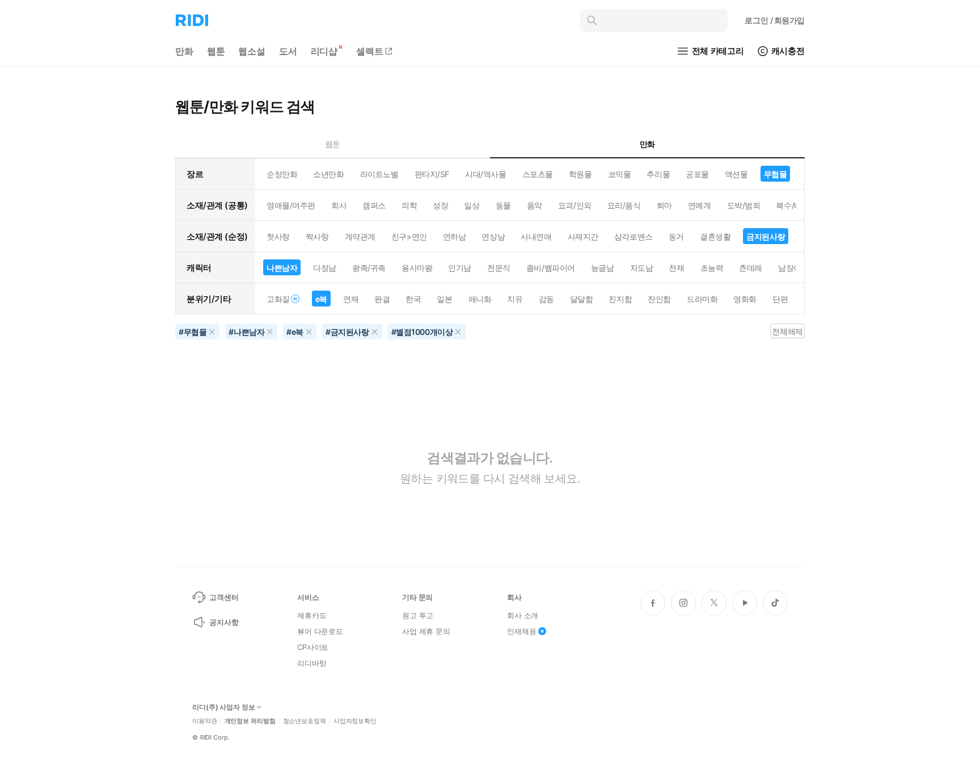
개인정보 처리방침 (250, 721)
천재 (676, 267)
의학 (409, 205)
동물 (503, 205)
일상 (471, 205)
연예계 (699, 205)
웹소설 (251, 51)
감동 (546, 299)
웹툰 (216, 51)
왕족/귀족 (369, 267)
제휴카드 (311, 615)
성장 (440, 205)
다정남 (324, 267)
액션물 (736, 174)
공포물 (697, 174)
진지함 (620, 299)
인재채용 (521, 631)
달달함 (581, 299)
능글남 (602, 267)
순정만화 (282, 174)
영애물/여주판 (291, 205)
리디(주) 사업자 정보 (223, 707)
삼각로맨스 (633, 236)
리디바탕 (311, 663)
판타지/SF (432, 174)
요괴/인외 (575, 205)
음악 (534, 205)
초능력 (712, 267)
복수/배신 (792, 205)
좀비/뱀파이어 (550, 267)
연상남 (493, 236)
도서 (288, 51)
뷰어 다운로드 (320, 631)
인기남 (459, 267)
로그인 (775, 20)
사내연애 (536, 236)
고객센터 (223, 597)
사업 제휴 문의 (426, 631)
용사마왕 (417, 267)
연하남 (454, 236)
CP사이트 (312, 647)
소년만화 (328, 174)
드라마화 (702, 299)
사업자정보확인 (355, 721)
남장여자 (793, 267)
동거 (676, 236)
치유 (514, 299)
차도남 (641, 267)
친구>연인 (409, 236)
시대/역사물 (485, 174)
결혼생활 (715, 236)
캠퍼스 (374, 205)
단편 (780, 299)
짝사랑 (317, 236)
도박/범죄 (744, 205)
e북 (321, 299)
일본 (444, 299)
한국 (413, 299)
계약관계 (360, 236)
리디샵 (324, 51)
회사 (339, 205)
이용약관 (204, 721)
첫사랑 (278, 236)
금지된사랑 (765, 236)
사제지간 (583, 236)
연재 (350, 299)
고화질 (278, 299)
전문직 (498, 267)
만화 (184, 51)
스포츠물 (537, 174)
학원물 (580, 174)
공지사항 (223, 622)
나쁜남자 (282, 267)
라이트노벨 (379, 174)
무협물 (775, 174)
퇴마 (664, 205)
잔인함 (659, 299)
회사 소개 (522, 615)
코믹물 (619, 174)
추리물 (658, 174)
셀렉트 (369, 51)
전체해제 (787, 331)
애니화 (480, 299)
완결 (382, 299)
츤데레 (750, 267)
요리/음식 (624, 205)
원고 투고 (417, 615)
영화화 (745, 299)
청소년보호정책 (304, 721)
